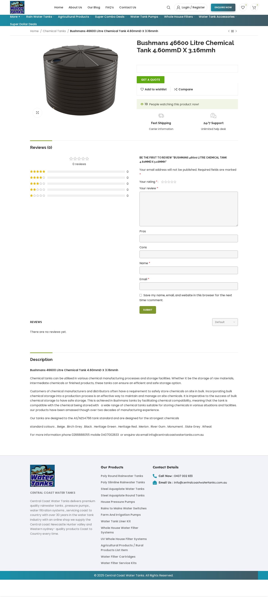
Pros (142, 231)
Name (144, 263)
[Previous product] (229, 31)
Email (144, 279)
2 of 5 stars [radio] (165, 181)
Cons (143, 247)
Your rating (148, 181)
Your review (148, 188)
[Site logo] (17, 7)
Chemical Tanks (55, 31)
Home (34, 31)
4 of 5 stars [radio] (171, 181)
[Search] (168, 7)
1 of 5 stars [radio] (162, 181)
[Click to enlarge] (37, 112)
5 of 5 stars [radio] (174, 181)
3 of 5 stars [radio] (168, 181)
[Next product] (236, 31)
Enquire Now (223, 7)
